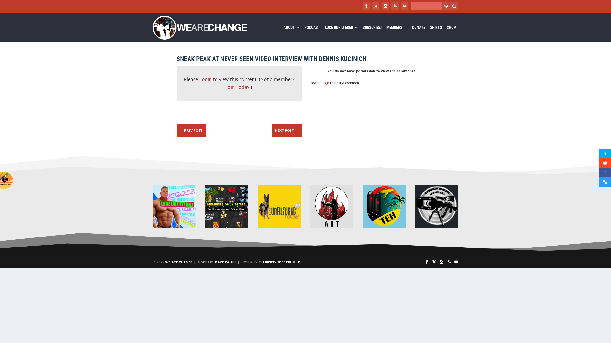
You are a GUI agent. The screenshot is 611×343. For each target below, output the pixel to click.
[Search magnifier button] (454, 6)
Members (394, 28)
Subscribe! (372, 28)
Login (205, 79)
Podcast (312, 28)
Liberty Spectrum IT (281, 262)
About (289, 28)
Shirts (436, 28)
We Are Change (179, 262)
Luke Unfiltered (339, 28)
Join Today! (238, 87)
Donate (418, 28)
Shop (451, 28)
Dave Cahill (226, 262)
